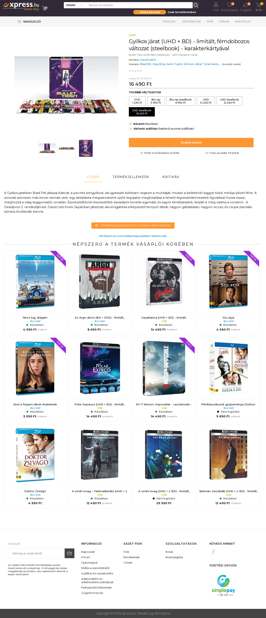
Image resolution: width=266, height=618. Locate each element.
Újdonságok (191, 21)
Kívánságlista (174, 557)
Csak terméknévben (182, 12)
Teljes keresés (150, 12)
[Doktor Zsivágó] (35, 466)
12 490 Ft (206, 101)
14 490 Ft (229, 101)
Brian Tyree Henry (207, 64)
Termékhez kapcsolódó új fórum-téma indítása (135, 225)
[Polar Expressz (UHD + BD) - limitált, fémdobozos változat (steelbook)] (99, 380)
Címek (127, 562)
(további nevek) (231, 64)
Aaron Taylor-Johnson (180, 64)
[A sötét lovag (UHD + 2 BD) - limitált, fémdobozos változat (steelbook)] (164, 466)
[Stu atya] (228, 293)
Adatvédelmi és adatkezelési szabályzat (97, 580)
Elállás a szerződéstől (95, 568)
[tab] (93, 177)
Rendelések (131, 557)
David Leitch (148, 59)
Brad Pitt (145, 64)
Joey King (159, 64)
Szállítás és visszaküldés (97, 573)
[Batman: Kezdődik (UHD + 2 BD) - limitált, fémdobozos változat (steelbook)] (228, 466)
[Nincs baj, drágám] (35, 293)
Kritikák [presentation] (170, 177)
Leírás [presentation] (93, 177)
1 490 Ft (137, 101)
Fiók (216, 10)
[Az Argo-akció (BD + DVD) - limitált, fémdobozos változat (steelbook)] (99, 293)
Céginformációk (92, 593)
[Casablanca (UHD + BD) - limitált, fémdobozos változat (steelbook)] (164, 293)
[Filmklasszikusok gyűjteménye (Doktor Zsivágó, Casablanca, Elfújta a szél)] (228, 380)
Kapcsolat (243, 21)
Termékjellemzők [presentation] (131, 177)
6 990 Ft (181, 101)
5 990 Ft (156, 101)
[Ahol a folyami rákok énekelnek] (35, 380)
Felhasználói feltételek (96, 587)
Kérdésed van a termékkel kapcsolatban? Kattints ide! (133, 236)
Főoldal (169, 21)
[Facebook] (213, 552)
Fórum (224, 21)
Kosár (169, 551)
